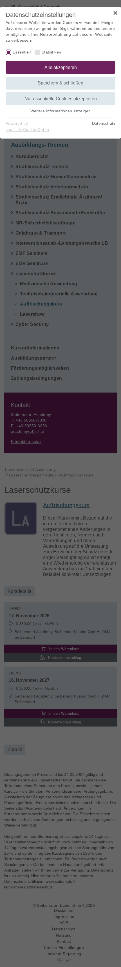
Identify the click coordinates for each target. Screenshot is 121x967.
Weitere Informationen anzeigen (60, 111)
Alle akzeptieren (60, 67)
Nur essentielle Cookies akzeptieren (60, 98)
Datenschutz (103, 123)
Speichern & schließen (60, 83)
